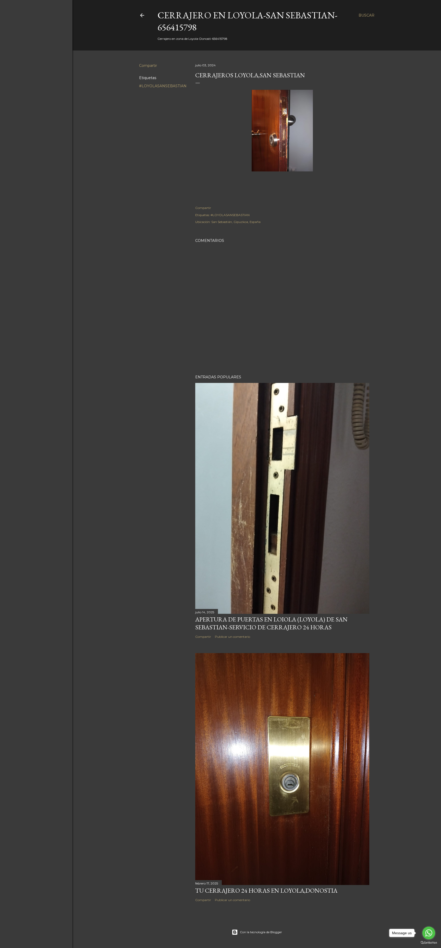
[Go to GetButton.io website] (429, 942)
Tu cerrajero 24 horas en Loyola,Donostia (266, 890)
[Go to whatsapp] (428, 933)
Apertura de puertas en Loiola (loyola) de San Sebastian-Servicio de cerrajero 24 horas (271, 623)
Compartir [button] (148, 65)
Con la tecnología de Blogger (261, 932)
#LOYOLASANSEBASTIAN (163, 86)
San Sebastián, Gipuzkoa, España (236, 222)
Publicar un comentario (232, 637)
